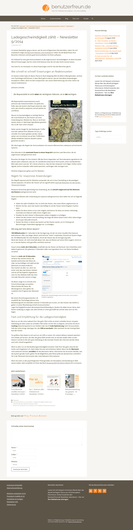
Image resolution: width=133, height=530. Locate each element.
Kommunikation (28, 402)
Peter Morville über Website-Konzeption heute (25, 404)
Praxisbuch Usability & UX (16, 496)
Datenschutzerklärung (105, 116)
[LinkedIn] (91, 491)
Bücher (43, 18)
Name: (14, 447)
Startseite (22, 26)
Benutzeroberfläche (18, 402)
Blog (66, 18)
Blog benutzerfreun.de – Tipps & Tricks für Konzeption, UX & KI (46, 26)
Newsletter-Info (12, 502)
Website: (14, 461)
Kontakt (86, 18)
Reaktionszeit (48, 402)
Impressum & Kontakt (14, 485)
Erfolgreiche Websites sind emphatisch (39, 53)
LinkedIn (44, 416)
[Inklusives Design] (55, 381)
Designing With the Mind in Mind (57, 363)
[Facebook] (95, 491)
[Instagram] (104, 491)
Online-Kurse (11, 505)
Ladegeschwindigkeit (38, 402)
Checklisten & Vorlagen (15, 499)
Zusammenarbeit (55, 18)
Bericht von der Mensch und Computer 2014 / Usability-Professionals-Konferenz (34, 405)
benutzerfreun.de (71, 7)
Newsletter (69, 26)
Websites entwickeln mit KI (16, 493)
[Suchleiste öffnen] (92, 18)
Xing (27, 416)
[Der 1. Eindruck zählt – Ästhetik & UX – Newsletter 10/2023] (37, 381)
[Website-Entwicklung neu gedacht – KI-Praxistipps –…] (73, 381)
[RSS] (100, 491)
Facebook (34, 416)
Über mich (76, 18)
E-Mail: (14, 454)
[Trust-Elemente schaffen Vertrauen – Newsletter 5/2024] (19, 381)
